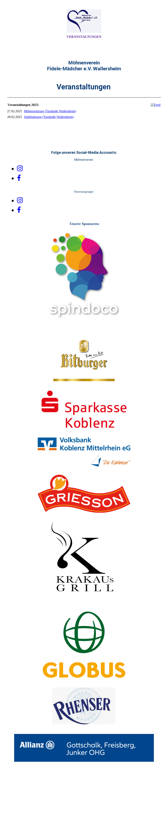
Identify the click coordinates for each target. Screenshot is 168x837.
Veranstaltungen (84, 36)
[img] (84, 21)
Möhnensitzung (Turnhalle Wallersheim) (50, 111)
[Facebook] (19, 178)
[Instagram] (20, 168)
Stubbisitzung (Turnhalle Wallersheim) (49, 117)
